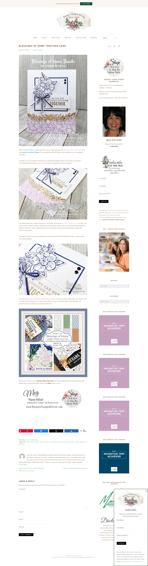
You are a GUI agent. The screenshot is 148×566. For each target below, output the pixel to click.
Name (21, 512)
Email (21, 519)
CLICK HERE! (86, 3)
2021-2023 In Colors (32, 442)
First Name (102, 178)
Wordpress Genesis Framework (63, 557)
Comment (22, 489)
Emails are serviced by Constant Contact (113, 219)
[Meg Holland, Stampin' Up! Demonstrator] (74, 29)
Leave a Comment (38, 50)
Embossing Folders (44, 442)
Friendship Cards (55, 442)
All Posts (28, 440)
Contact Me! (23, 464)
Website (21, 527)
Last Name (102, 186)
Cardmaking (34, 440)
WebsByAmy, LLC (90, 557)
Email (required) (105, 193)
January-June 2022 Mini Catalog (69, 442)
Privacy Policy (77, 555)
